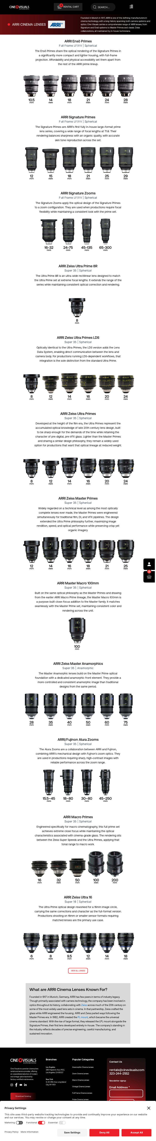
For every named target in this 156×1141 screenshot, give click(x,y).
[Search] (103, 7)
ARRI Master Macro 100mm (78, 583)
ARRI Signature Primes (78, 117)
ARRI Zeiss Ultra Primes (78, 414)
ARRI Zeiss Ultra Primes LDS (78, 338)
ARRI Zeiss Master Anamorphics (78, 664)
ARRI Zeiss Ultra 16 (78, 897)
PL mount (83, 1017)
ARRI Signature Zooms (78, 193)
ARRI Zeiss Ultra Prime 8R (78, 266)
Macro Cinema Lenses (80, 1080)
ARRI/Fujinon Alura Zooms (78, 740)
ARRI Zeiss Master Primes (78, 498)
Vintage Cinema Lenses (81, 1087)
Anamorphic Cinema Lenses (82, 1067)
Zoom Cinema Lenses (80, 1074)
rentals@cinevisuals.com (126, 1070)
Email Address (119, 1087)
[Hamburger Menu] (131, 6)
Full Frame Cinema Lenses (82, 1093)
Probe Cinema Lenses (80, 1099)
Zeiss (84, 1005)
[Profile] (149, 564)
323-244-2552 (119, 1073)
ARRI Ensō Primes (78, 41)
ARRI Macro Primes (78, 817)
